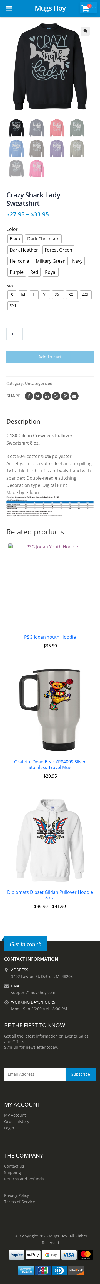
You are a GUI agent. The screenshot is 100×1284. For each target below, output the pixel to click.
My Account (15, 1115)
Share (13, 396)
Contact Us (14, 1166)
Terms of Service (19, 1201)
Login (9, 1128)
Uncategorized (38, 383)
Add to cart (50, 357)
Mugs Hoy (50, 8)
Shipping (12, 1172)
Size (10, 285)
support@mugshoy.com (33, 992)
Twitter (38, 396)
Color (12, 229)
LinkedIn (47, 396)
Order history (16, 1121)
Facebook (29, 396)
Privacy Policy (16, 1195)
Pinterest (65, 396)
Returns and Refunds (24, 1179)
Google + (56, 396)
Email (74, 396)
